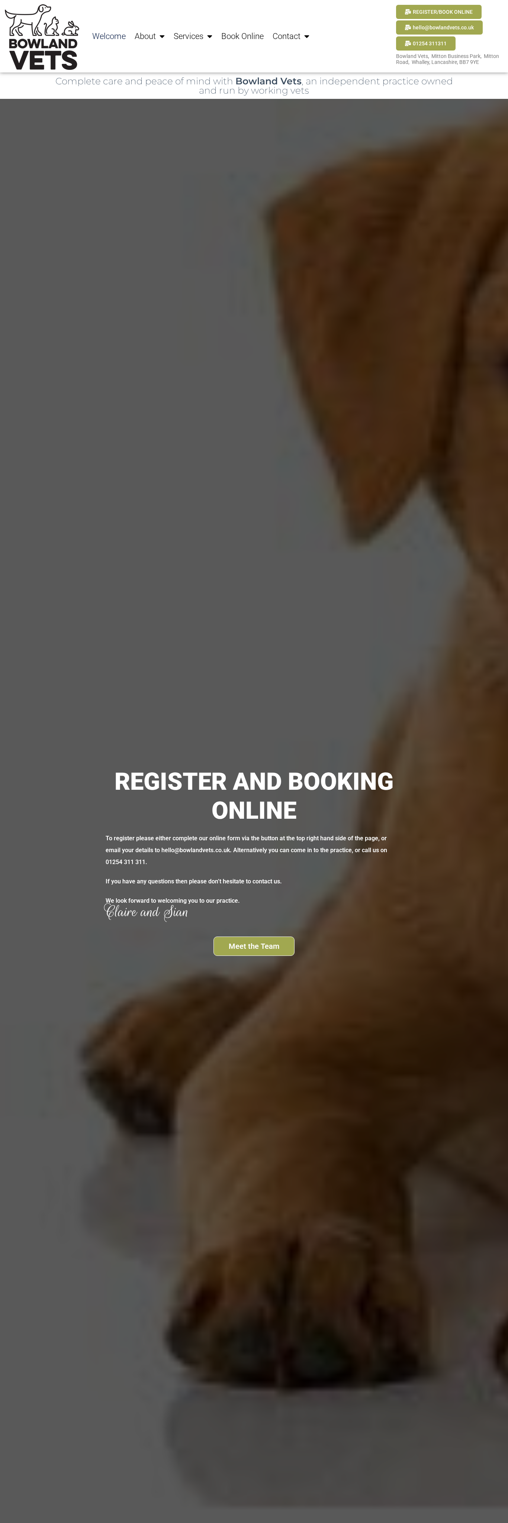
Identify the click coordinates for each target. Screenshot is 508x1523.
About (145, 36)
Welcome (109, 36)
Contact (286, 36)
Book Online (242, 36)
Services (188, 36)
